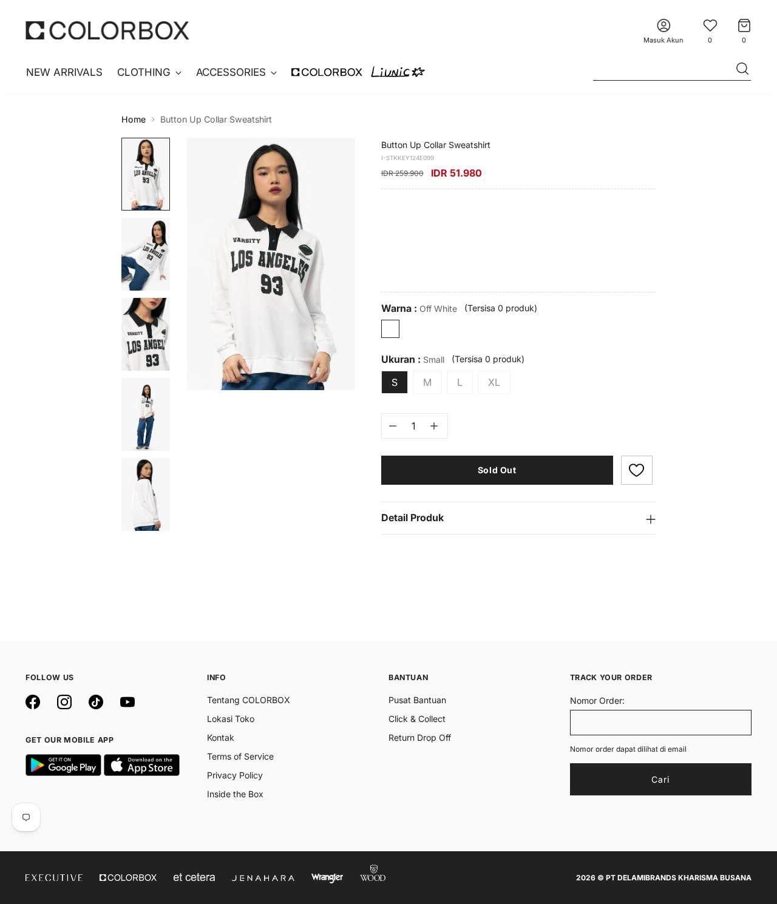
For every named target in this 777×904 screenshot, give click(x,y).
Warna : (419, 308)
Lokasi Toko (230, 718)
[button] (637, 470)
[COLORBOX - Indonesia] (107, 30)
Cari (660, 779)
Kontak (220, 737)
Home (133, 119)
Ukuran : (412, 359)
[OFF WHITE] (390, 329)
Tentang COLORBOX (248, 700)
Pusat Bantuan (417, 700)
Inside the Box (235, 794)
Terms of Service (240, 756)
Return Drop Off (419, 737)
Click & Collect (417, 718)
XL (494, 382)
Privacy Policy (235, 775)
